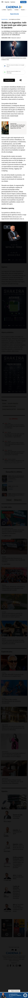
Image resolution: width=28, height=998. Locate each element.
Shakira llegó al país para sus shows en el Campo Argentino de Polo (17, 126)
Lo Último (4, 9)
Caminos (12, 2)
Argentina (9, 9)
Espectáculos (4, 19)
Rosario (23, 9)
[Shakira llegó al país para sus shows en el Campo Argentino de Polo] (5, 127)
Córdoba (16, 9)
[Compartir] (20, 80)
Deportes (7, 2)
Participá (23, 2)
